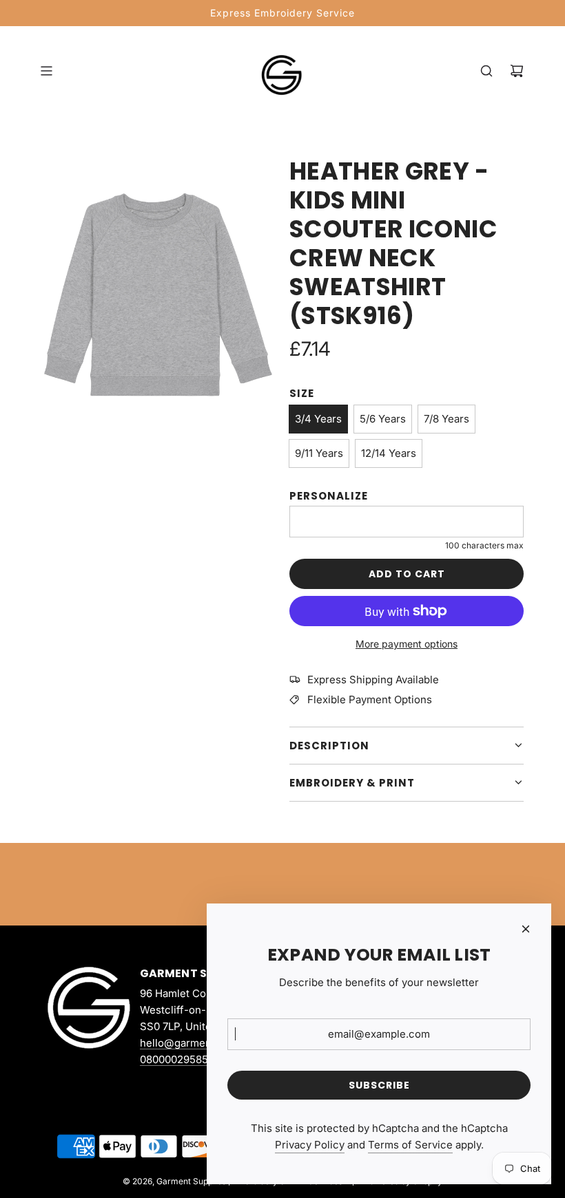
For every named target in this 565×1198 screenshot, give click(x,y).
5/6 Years (383, 418)
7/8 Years (446, 418)
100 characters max (484, 545)
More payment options (407, 644)
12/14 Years (388, 453)
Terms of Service (410, 1144)
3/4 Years (318, 418)
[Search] (486, 71)
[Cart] (517, 71)
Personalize (328, 496)
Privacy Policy (310, 1144)
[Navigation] (46, 71)
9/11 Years (319, 453)
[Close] (526, 929)
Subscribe (379, 1085)
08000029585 (174, 1059)
